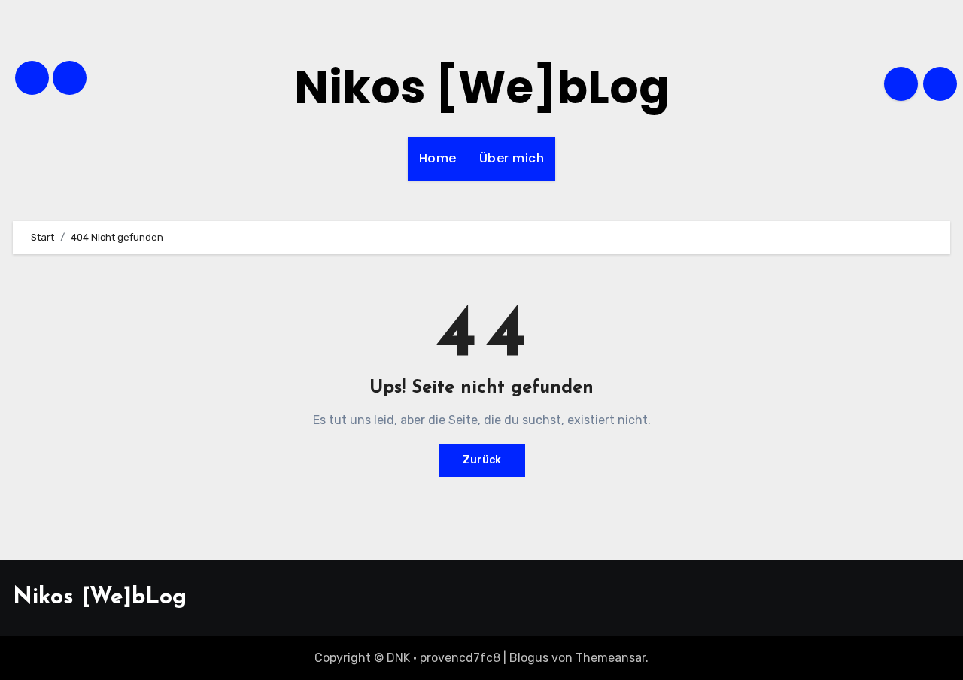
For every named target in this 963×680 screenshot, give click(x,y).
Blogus (528, 658)
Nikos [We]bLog (482, 87)
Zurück (482, 460)
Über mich (512, 158)
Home (438, 158)
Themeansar (611, 658)
